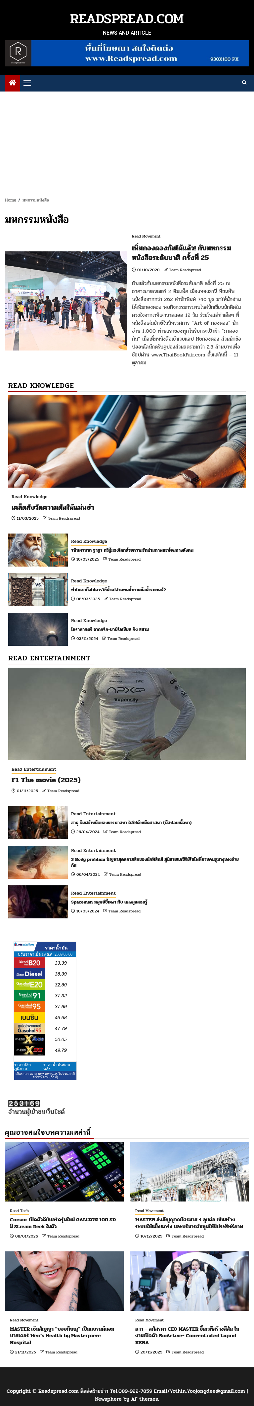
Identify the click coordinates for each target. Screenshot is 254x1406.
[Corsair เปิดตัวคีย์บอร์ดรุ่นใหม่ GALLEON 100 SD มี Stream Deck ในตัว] (64, 1172)
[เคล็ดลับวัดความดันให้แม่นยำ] (127, 441)
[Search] (244, 83)
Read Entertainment (34, 769)
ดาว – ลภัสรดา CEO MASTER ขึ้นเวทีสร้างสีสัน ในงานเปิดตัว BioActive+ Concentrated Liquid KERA (187, 1336)
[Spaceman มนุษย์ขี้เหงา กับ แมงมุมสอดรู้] (38, 901)
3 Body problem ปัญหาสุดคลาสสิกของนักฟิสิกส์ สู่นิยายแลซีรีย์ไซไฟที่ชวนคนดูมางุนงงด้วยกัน (155, 862)
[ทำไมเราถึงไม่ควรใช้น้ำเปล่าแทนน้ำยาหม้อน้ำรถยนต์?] (38, 589)
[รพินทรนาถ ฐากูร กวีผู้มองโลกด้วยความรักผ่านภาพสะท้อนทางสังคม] (38, 550)
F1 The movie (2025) (46, 780)
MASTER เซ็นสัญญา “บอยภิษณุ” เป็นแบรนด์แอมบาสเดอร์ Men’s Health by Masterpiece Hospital (62, 1336)
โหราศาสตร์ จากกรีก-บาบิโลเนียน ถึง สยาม (110, 629)
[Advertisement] (127, 141)
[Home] (12, 83)
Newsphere (108, 1399)
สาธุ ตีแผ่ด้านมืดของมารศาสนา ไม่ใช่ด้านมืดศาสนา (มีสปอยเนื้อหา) (131, 822)
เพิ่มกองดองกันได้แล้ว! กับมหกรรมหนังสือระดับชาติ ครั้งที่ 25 (181, 252)
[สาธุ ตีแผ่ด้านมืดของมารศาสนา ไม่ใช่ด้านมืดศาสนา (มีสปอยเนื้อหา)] (38, 822)
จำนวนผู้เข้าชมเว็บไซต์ (36, 1112)
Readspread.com (127, 18)
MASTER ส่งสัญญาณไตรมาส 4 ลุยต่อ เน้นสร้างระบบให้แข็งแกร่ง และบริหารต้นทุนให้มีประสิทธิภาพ (189, 1223)
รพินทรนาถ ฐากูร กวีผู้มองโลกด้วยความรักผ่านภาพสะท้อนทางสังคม (132, 550)
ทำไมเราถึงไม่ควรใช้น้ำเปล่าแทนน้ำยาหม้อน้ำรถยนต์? (118, 589)
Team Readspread (185, 270)
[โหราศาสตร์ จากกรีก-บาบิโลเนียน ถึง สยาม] (38, 629)
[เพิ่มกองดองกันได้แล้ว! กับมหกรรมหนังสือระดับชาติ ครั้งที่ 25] (66, 301)
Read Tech (19, 1211)
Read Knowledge (30, 496)
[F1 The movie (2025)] (127, 714)
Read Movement (146, 236)
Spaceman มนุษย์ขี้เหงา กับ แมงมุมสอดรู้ (109, 902)
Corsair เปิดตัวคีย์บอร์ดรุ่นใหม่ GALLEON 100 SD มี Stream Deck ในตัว (63, 1223)
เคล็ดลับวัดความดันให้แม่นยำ (53, 507)
